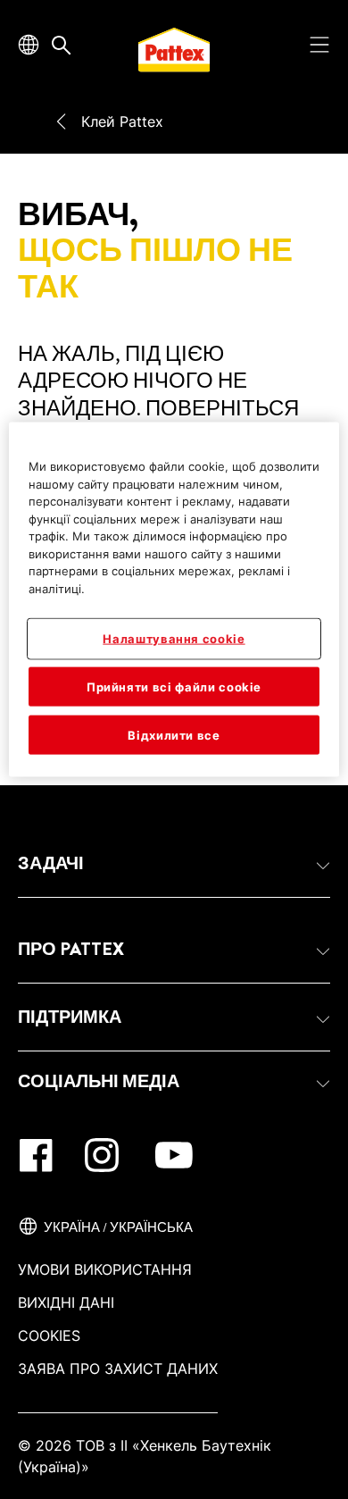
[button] (174, 863)
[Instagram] (102, 1155)
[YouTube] (174, 1155)
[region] (174, 600)
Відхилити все (174, 734)
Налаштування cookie (173, 639)
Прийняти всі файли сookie (174, 686)
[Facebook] (36, 1155)
